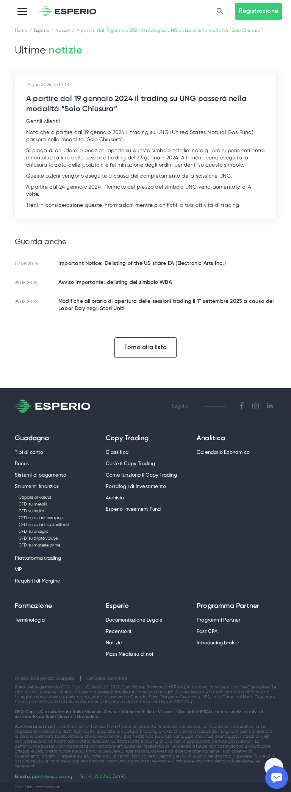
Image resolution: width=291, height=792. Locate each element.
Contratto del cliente (106, 678)
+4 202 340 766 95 (106, 776)
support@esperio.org (49, 776)
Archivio (115, 498)
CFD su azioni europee (41, 518)
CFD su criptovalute (38, 538)
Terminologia (30, 620)
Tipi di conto (29, 452)
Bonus (22, 463)
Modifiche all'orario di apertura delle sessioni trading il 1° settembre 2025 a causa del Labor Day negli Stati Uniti (166, 305)
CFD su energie (33, 531)
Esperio (117, 606)
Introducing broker (218, 643)
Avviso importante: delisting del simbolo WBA (115, 282)
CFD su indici (31, 511)
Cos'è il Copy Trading (130, 463)
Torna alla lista (145, 347)
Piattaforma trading (38, 558)
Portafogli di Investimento (136, 486)
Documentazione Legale (134, 620)
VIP (18, 569)
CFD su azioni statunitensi (44, 525)
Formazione (33, 606)
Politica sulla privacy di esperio (45, 678)
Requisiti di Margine (37, 581)
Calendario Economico (223, 452)
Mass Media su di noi (129, 654)
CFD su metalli (33, 504)
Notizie (114, 643)
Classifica (117, 452)
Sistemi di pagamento (40, 475)
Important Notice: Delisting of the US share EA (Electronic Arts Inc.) (142, 263)
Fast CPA (207, 631)
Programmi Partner (218, 620)
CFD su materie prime (39, 545)
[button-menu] (22, 11)
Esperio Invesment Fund (133, 509)
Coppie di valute (35, 497)
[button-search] (219, 11)
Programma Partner (228, 606)
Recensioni (118, 631)
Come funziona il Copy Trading (141, 475)
